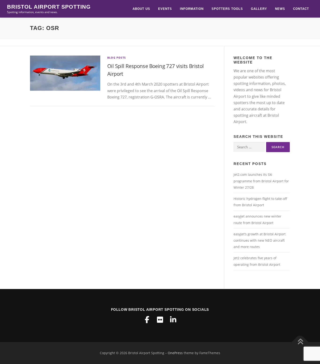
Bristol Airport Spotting (49, 7)
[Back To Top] (300, 342)
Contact (301, 9)
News (280, 9)
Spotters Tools (227, 9)
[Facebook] (146, 319)
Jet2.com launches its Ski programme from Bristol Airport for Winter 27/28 (261, 180)
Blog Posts (116, 57)
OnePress (175, 353)
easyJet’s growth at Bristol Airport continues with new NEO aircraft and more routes (260, 240)
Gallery (259, 9)
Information (192, 9)
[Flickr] (160, 319)
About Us (141, 9)
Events (165, 9)
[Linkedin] (173, 319)
